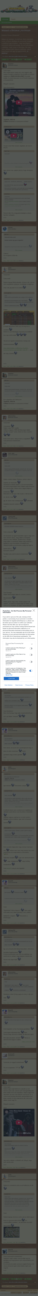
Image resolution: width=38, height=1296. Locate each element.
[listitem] (19, 644)
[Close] (34, 611)
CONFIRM (11, 678)
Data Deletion (9, 685)
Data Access (19, 685)
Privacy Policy (29, 685)
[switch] (30, 648)
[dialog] (19, 648)
